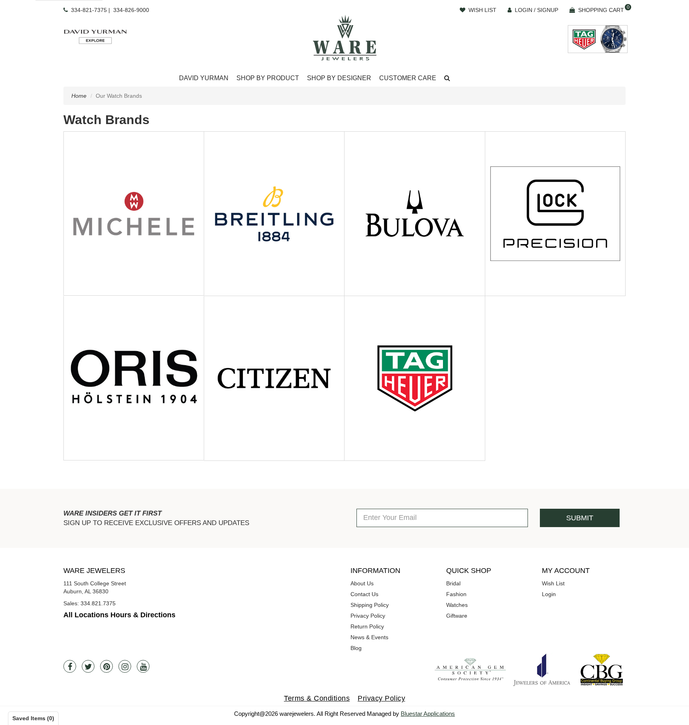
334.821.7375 (98, 603)
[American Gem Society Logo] (470, 669)
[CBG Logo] (602, 669)
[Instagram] (124, 666)
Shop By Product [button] (267, 78)
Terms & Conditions (317, 698)
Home (79, 96)
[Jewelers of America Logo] (542, 669)
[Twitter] (88, 666)
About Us (362, 583)
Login (549, 594)
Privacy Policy (367, 615)
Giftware (456, 615)
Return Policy (367, 626)
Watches (457, 605)
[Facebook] (69, 666)
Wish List (553, 583)
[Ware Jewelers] (344, 37)
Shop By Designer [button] (339, 78)
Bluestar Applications (428, 713)
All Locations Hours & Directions (119, 615)
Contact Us (364, 594)
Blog (356, 648)
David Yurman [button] (203, 78)
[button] (447, 78)
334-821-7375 (89, 10)
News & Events (369, 637)
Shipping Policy (369, 605)
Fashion (456, 594)
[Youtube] (143, 666)
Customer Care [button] (407, 78)
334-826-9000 (131, 10)
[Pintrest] (106, 666)
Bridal (453, 583)
